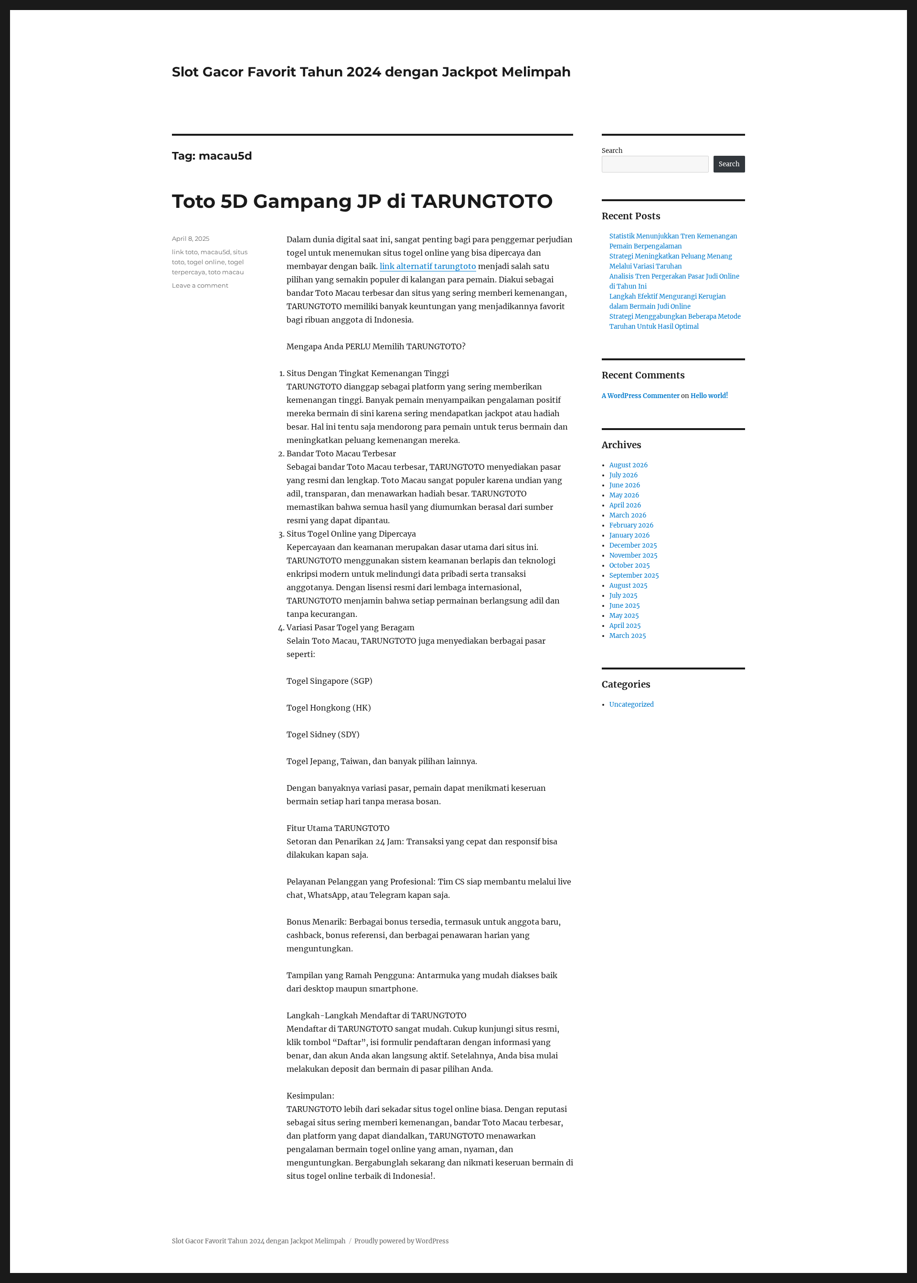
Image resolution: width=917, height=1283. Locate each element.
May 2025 (624, 616)
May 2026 (624, 495)
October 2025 (629, 565)
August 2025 (628, 586)
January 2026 (629, 535)
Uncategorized (631, 705)
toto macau (226, 272)
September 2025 (634, 575)
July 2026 (623, 475)
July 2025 (623, 596)
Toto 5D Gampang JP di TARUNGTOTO (362, 201)
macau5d (215, 252)
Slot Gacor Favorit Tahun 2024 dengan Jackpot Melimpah (371, 72)
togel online (206, 262)
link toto (185, 252)
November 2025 (633, 555)
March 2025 (627, 636)
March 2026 (628, 515)
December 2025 (633, 545)
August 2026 (628, 465)
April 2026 (625, 505)
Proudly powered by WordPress (401, 1241)
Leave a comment (200, 285)
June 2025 (624, 606)
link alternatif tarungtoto (428, 266)
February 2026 (631, 525)
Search (612, 151)
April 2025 (625, 626)
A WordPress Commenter (641, 396)
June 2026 (624, 485)
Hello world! (709, 396)
